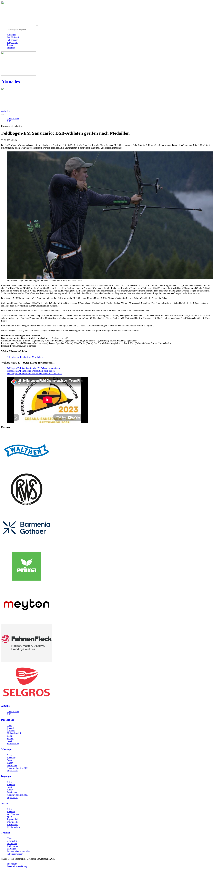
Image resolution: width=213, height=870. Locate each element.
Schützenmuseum (15, 854)
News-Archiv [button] (13, 118)
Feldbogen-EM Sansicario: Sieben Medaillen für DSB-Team (34, 373)
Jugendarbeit (13, 819)
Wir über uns (13, 814)
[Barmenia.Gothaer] (26, 546)
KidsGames (12, 824)
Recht (9, 736)
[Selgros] (26, 700)
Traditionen (12, 843)
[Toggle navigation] (37, 25)
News (9, 725)
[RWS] (26, 507)
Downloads (12, 822)
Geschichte (12, 841)
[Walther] (26, 469)
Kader (10, 763)
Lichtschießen (13, 827)
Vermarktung (13, 743)
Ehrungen (11, 848)
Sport (9, 760)
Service (10, 741)
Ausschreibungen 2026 (17, 768)
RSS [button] (9, 121)
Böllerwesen (12, 846)
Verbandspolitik (14, 733)
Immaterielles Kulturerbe (18, 851)
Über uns (11, 730)
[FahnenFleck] (26, 661)
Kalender (11, 728)
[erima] (26, 584)
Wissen (10, 738)
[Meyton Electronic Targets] (26, 623)
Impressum (12, 863)
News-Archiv (13, 711)
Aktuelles (10, 81)
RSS (9, 714)
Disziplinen (12, 765)
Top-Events (12, 770)
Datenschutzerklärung (17, 866)
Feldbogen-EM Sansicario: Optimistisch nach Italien (31, 371)
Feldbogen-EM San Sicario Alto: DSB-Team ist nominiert (33, 368)
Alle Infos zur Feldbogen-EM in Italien (25, 357)
